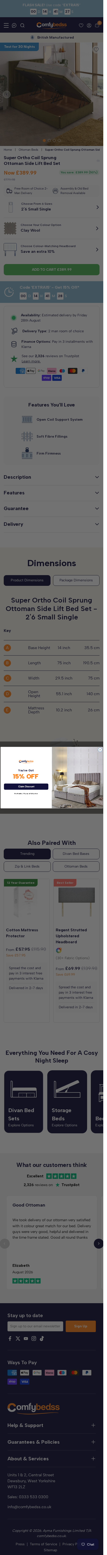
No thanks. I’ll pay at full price (26, 794)
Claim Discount (26, 786)
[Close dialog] (100, 750)
